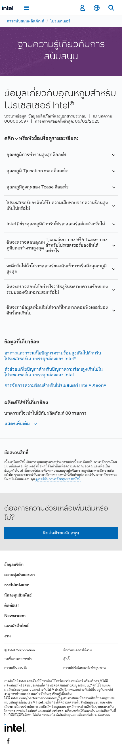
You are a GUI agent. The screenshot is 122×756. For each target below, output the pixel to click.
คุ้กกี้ (66, 659)
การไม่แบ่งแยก (17, 585)
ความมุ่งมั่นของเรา (19, 575)
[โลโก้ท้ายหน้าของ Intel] (15, 727)
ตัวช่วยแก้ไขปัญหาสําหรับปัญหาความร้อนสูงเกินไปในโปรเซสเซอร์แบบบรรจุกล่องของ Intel (54, 372)
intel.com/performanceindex (34, 698)
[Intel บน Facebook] (8, 741)
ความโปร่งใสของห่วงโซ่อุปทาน (84, 668)
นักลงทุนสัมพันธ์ (17, 595)
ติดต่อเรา (12, 605)
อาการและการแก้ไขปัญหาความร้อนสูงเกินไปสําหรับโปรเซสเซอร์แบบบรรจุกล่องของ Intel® (53, 356)
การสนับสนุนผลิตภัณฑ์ (25, 21)
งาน (7, 636)
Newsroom (15, 616)
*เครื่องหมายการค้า (18, 659)
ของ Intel (16, 711)
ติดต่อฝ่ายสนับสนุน (61, 533)
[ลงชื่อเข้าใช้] (82, 8)
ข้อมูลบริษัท (14, 564)
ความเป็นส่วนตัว (16, 668)
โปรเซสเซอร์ (60, 21)
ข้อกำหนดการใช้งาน (77, 650)
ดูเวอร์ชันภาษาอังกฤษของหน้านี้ (58, 479)
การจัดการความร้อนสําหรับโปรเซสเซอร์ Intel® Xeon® (55, 385)
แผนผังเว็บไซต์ (16, 626)
